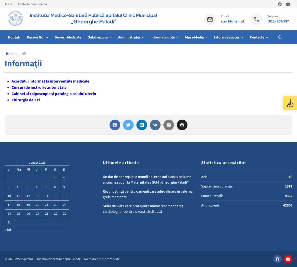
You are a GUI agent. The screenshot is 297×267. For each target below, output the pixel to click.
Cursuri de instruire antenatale (39, 87)
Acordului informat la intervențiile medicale (50, 81)
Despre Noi (35, 37)
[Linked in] (141, 125)
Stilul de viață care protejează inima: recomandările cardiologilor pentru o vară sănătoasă (143, 208)
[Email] (168, 125)
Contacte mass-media (32, 4)
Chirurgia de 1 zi (26, 100)
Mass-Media (194, 37)
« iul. (8, 229)
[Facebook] (115, 125)
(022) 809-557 (278, 21)
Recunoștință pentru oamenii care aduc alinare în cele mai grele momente (148, 194)
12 (28, 196)
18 (18, 205)
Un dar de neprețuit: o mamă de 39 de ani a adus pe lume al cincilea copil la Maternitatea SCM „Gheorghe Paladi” (147, 179)
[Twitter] (128, 125)
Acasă (8, 4)
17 (9, 205)
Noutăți (14, 37)
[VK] (155, 125)
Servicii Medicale (68, 37)
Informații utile (162, 37)
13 (37, 196)
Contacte (257, 37)
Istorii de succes (226, 37)
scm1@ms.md (232, 21)
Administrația (129, 37)
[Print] (182, 125)
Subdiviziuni (98, 37)
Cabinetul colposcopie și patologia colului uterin (54, 94)
